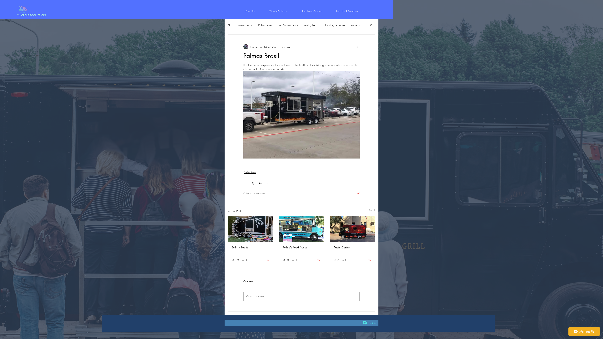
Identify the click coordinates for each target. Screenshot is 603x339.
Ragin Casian (342, 247)
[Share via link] (267, 183)
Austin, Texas (310, 25)
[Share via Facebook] (244, 183)
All (229, 25)
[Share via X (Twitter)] (252, 183)
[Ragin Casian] (352, 229)
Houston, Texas (244, 25)
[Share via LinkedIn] (260, 183)
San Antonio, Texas (288, 25)
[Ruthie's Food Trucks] (301, 229)
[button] (371, 25)
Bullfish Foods (240, 247)
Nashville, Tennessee (334, 25)
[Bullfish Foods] (250, 229)
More (354, 25)
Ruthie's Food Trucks (295, 247)
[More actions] (358, 46)
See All (372, 210)
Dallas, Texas (265, 25)
